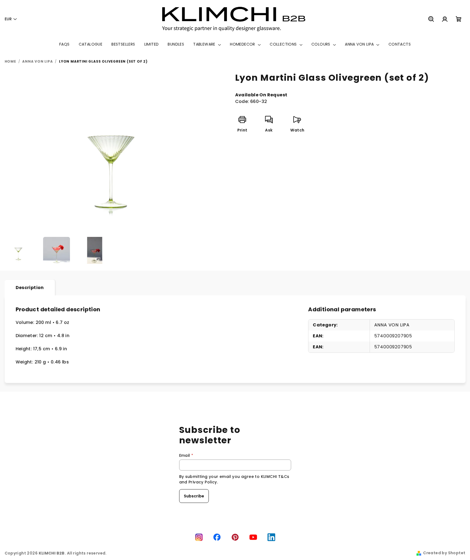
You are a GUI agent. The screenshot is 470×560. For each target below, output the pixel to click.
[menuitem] (64, 44)
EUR (8, 19)
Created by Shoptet (444, 553)
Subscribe (194, 496)
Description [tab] (30, 287)
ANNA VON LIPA (392, 325)
